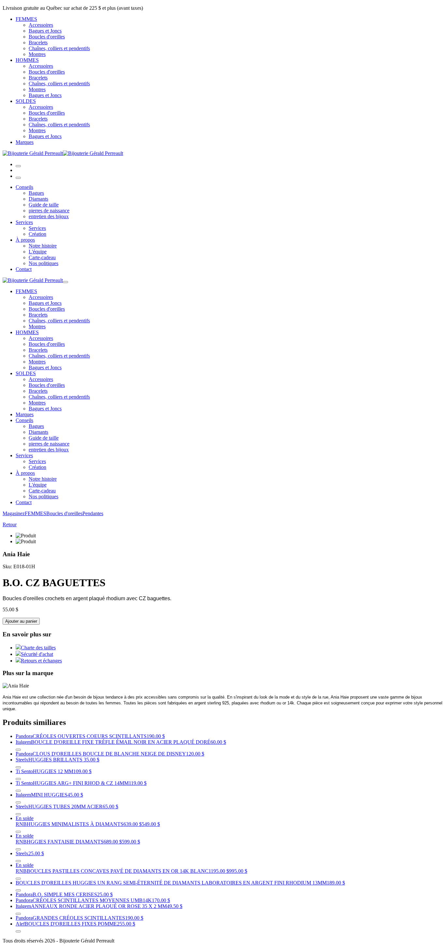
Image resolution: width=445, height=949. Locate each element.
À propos (25, 240)
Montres (37, 54)
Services (24, 222)
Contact (24, 269)
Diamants (38, 199)
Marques (25, 142)
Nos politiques (43, 263)
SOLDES (26, 101)
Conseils (24, 187)
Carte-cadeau (42, 257)
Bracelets (38, 42)
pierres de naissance (49, 210)
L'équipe (38, 251)
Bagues (36, 193)
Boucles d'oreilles (47, 36)
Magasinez (14, 513)
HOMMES (27, 60)
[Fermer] (18, 178)
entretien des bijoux (49, 216)
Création (37, 234)
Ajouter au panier (21, 621)
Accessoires (41, 25)
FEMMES (26, 19)
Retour (10, 524)
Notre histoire (43, 245)
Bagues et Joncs (45, 31)
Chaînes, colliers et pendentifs (59, 48)
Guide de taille (44, 204)
